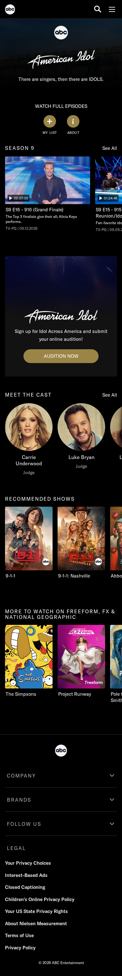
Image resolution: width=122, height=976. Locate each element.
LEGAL (16, 848)
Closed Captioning (25, 887)
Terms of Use (19, 935)
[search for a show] (97, 9)
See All (109, 148)
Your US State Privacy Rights (36, 911)
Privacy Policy (20, 948)
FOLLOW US (24, 824)
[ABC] (10, 10)
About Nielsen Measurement (36, 923)
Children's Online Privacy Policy (39, 899)
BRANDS (19, 800)
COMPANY (21, 775)
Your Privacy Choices (28, 863)
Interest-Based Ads (26, 875)
